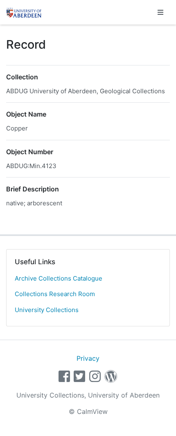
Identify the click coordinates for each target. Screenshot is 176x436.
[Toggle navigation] (160, 12)
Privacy (88, 358)
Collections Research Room (55, 294)
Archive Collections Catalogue (58, 278)
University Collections (47, 310)
